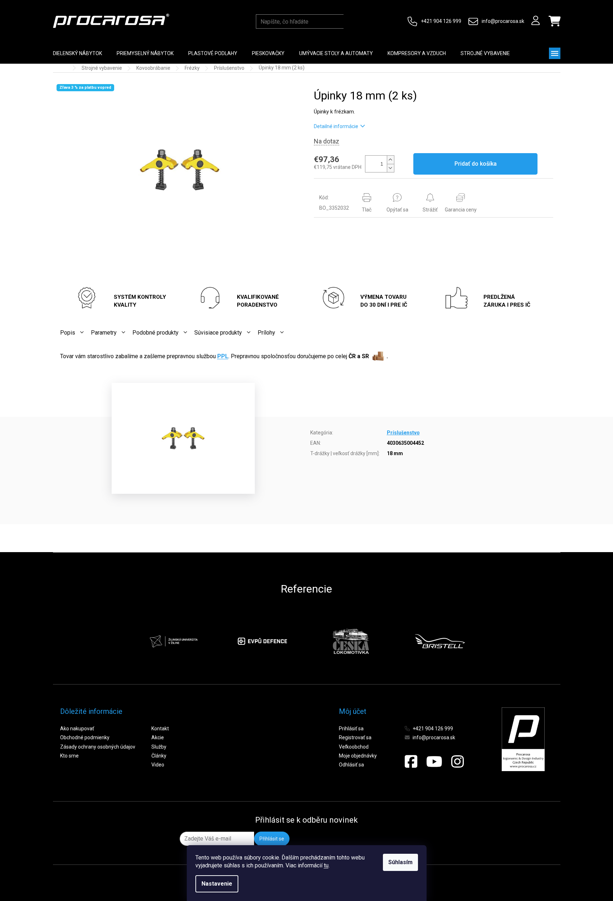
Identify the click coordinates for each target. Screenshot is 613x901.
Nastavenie (216, 883)
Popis (67, 332)
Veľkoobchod (354, 747)
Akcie (157, 737)
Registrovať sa (355, 737)
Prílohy (266, 332)
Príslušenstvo (403, 432)
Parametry (104, 332)
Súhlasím (400, 862)
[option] (173, 641)
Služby (158, 747)
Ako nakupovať (77, 728)
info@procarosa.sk (503, 21)
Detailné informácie (336, 126)
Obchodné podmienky (85, 737)
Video (157, 765)
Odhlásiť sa (351, 765)
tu (326, 865)
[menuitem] (77, 53)
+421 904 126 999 (441, 21)
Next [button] (482, 641)
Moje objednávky (358, 756)
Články (158, 756)
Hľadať (350, 21)
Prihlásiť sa (351, 728)
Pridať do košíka (475, 163)
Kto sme (69, 756)
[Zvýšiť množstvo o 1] (390, 160)
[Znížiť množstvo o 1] (390, 168)
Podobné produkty (155, 332)
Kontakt (160, 728)
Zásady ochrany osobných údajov (97, 747)
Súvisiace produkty (218, 332)
